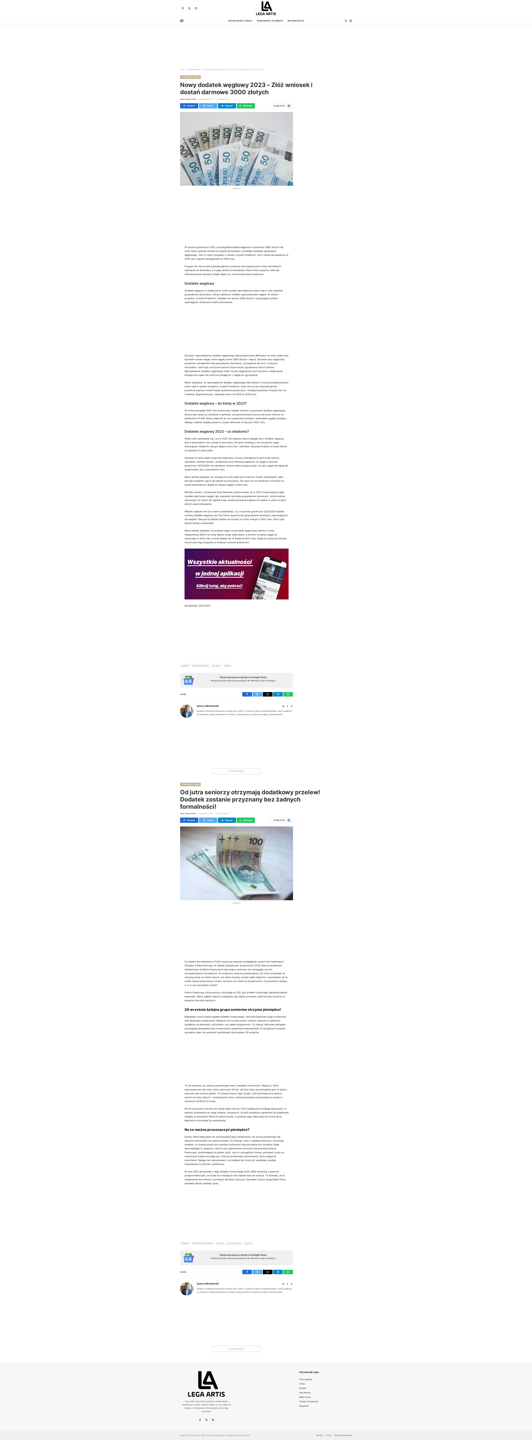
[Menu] (182, 21)
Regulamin (304, 1406)
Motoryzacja (296, 21)
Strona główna (305, 1379)
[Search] (350, 21)
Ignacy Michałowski (188, 99)
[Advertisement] (266, 44)
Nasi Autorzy (305, 1392)
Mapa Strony (305, 1397)
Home (182, 69)
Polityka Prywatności (308, 1401)
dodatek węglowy (200, 666)
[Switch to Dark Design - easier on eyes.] (346, 21)
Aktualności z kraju (240, 21)
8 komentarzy (223, 813)
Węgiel (227, 666)
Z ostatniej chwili (193, 69)
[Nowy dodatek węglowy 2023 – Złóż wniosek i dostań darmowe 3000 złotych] (236, 149)
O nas (328, 1435)
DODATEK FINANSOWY (202, 1243)
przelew (248, 1243)
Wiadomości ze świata (270, 21)
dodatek (185, 666)
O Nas (302, 1384)
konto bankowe (234, 1243)
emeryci (220, 1243)
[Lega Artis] (266, 8)
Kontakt (302, 1388)
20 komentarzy (223, 99)
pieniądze (216, 666)
